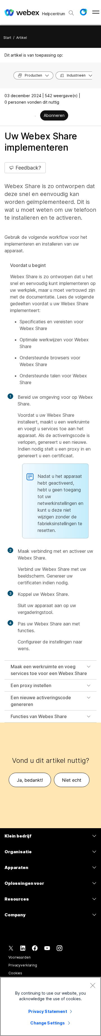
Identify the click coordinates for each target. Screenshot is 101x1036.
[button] (83, 12)
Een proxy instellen (31, 685)
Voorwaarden (19, 957)
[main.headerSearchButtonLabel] (71, 11)
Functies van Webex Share (39, 716)
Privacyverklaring (22, 965)
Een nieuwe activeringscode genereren (41, 701)
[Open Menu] (96, 12)
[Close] (92, 985)
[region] (50, 1006)
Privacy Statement (47, 1011)
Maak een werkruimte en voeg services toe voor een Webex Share (49, 670)
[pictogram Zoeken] (71, 12)
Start (7, 37)
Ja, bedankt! (30, 780)
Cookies (15, 973)
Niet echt (71, 780)
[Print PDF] (35, 116)
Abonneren (54, 115)
